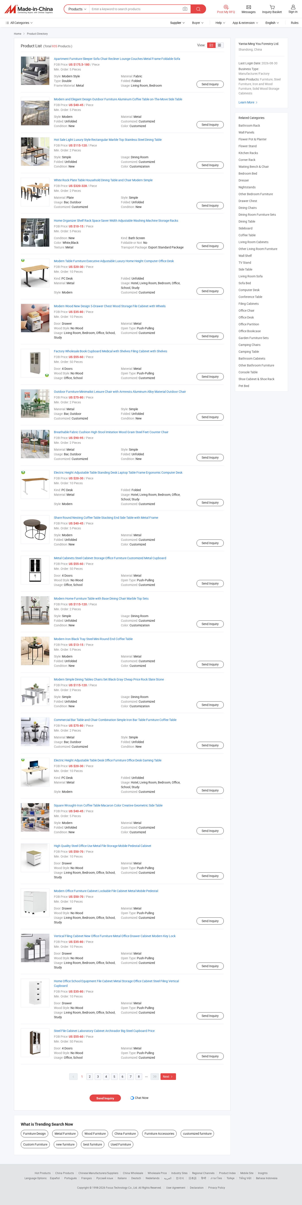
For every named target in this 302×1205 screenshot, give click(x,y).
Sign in (293, 12)
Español (55, 1178)
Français (86, 1178)
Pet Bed (244, 386)
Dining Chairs (248, 208)
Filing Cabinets (249, 303)
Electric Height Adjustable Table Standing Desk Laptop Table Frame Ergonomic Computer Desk (118, 472)
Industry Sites (179, 1173)
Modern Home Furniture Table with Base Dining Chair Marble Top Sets (101, 598)
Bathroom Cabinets (252, 358)
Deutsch (136, 1178)
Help (219, 23)
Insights (263, 1173)
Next (168, 1076)
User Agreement (175, 1187)
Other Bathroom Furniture (256, 365)
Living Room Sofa (251, 276)
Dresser (244, 180)
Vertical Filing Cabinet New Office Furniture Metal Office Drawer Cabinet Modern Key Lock (115, 936)
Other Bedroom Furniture (256, 194)
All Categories (19, 23)
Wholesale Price (157, 1173)
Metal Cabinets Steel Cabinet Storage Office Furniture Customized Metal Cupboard (110, 558)
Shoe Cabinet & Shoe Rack (256, 379)
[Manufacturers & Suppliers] (28, 9)
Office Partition (249, 324)
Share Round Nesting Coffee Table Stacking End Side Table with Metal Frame (106, 517)
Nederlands (152, 1178)
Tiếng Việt (245, 1178)
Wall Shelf (245, 256)
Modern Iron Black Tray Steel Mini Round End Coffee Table (93, 639)
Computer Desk (249, 290)
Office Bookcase (250, 331)
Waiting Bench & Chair (254, 166)
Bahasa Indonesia (266, 1178)
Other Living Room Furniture (258, 249)
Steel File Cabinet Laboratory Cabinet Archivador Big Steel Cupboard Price (104, 1031)
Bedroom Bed (248, 173)
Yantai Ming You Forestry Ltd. (259, 44)
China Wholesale (133, 1173)
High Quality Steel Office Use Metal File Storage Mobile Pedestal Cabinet (102, 846)
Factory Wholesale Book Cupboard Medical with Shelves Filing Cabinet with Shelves (110, 351)
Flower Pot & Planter (253, 139)
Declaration (197, 1187)
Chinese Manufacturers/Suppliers (98, 1173)
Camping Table (249, 351)
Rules (294, 23)
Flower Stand (248, 146)
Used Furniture (121, 1144)
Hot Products (43, 1173)
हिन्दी (203, 1178)
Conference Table (250, 297)
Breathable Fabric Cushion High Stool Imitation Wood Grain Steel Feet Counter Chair (111, 432)
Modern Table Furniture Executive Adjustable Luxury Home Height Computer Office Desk (114, 261)
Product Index (227, 1173)
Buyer (196, 23)
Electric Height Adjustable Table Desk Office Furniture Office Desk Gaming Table (107, 760)
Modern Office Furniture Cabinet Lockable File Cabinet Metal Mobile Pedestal (106, 891)
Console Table (248, 372)
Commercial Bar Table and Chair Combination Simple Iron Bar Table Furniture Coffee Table (115, 720)
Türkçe (230, 1178)
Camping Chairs (249, 345)
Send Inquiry (210, 84)
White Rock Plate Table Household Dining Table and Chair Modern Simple (103, 180)
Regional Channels (203, 1173)
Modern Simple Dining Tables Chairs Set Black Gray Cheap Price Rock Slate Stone (109, 679)
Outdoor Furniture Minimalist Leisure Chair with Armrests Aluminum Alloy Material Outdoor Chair (120, 391)
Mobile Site (246, 1173)
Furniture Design (34, 1133)
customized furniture (197, 1133)
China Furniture (125, 1133)
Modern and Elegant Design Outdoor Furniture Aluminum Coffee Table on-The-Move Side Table (118, 99)
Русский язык (104, 1178)
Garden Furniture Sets (254, 338)
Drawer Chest (248, 201)
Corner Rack (247, 160)
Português (70, 1178)
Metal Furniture (65, 1133)
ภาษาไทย (216, 1178)
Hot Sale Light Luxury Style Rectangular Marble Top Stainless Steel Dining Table (108, 139)
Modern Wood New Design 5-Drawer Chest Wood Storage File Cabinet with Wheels (110, 306)
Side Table (245, 269)
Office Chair (246, 310)
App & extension (244, 23)
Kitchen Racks (248, 153)
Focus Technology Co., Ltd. (122, 1187)
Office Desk (246, 317)
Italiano (122, 1178)
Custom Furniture (35, 1144)
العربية (167, 1178)
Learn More (248, 102)
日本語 (193, 1178)
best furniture (92, 1144)
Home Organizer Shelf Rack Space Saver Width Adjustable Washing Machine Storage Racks (116, 220)
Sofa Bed (245, 283)
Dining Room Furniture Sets (257, 214)
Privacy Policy (216, 1187)
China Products (64, 1173)
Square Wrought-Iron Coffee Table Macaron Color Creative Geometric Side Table (108, 805)
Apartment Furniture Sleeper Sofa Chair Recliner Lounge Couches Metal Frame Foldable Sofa (117, 59)
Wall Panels (246, 132)
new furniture (65, 1144)
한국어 (180, 1178)
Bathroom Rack (249, 125)
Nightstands (247, 187)
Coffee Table (247, 235)
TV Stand (245, 262)
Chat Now (142, 1098)
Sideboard (245, 228)
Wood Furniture (95, 1133)
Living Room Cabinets (253, 242)
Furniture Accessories (159, 1133)
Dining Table (247, 221)
